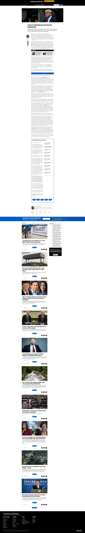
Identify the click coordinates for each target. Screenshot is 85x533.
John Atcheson (28, 38)
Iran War (25, 504)
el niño (25, 418)
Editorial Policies (24, 520)
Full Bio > (36, 209)
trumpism (44, 213)
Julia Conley (23, 444)
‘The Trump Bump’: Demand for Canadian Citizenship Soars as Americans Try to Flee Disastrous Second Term (56, 228)
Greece (43, 99)
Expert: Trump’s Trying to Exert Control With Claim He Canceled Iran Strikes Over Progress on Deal (49, 53)
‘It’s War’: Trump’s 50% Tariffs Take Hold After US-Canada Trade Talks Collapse (34, 327)
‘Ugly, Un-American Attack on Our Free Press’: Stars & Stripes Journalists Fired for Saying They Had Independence (34, 298)
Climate (4, 520)
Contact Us (24, 523)
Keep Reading (34, 247)
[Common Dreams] (39, 4)
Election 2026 (15, 526)
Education (4, 522)
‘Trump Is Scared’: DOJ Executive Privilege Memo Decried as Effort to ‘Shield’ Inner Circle (39, 53)
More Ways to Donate (25, 522)
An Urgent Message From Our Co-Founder (39, 140)
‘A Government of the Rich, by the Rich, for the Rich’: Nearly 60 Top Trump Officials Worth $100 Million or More (56, 237)
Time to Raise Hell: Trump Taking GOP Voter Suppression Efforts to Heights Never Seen (56, 239)
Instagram (34, 521)
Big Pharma (14, 521)
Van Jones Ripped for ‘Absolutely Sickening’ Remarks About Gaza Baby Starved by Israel (56, 241)
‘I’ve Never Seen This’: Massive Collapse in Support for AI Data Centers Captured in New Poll (57, 232)
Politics (4, 525)
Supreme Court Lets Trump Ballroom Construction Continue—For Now (33, 467)
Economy (4, 521)
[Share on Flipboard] (27, 43)
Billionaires (14, 525)
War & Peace (5, 527)
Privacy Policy (27, 530)
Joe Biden (45, 104)
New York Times (40, 90)
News (22, 363)
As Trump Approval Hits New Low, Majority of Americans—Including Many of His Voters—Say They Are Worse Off (56, 246)
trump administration (26, 363)
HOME (22, 7)
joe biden (37, 213)
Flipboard (34, 520)
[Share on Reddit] (27, 44)
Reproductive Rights (16, 523)
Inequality (14, 520)
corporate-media (28, 7)
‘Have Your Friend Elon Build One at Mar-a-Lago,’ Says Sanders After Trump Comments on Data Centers (33, 269)
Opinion (24, 7)
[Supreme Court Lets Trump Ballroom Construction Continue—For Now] (34, 457)
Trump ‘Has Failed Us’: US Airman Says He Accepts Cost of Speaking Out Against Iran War (56, 226)
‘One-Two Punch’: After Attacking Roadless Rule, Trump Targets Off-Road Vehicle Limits (33, 383)
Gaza (13, 522)
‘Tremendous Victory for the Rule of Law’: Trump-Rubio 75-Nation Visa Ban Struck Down (33, 241)
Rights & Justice (5, 526)
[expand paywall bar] (84, 1)
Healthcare (4, 524)
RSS (33, 522)
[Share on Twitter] (27, 41)
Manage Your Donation (25, 521)
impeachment (44, 77)
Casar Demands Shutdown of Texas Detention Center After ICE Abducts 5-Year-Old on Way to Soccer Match (56, 234)
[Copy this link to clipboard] (46, 249)
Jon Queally (23, 274)
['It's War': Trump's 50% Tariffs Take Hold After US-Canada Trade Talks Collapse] (34, 317)
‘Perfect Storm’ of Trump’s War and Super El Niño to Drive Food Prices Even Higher (34, 411)
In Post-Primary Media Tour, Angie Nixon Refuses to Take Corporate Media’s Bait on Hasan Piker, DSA (34, 437)
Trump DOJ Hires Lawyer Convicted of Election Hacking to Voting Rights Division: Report (32, 354)
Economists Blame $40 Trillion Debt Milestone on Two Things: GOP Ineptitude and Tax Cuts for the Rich (56, 230)
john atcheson (40, 213)
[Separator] (27, 46)
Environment (5, 523)
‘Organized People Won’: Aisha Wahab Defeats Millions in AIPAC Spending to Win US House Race (56, 243)
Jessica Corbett (24, 388)
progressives (48, 128)
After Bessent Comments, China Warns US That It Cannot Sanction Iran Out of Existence (33, 495)
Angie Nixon (25, 447)
